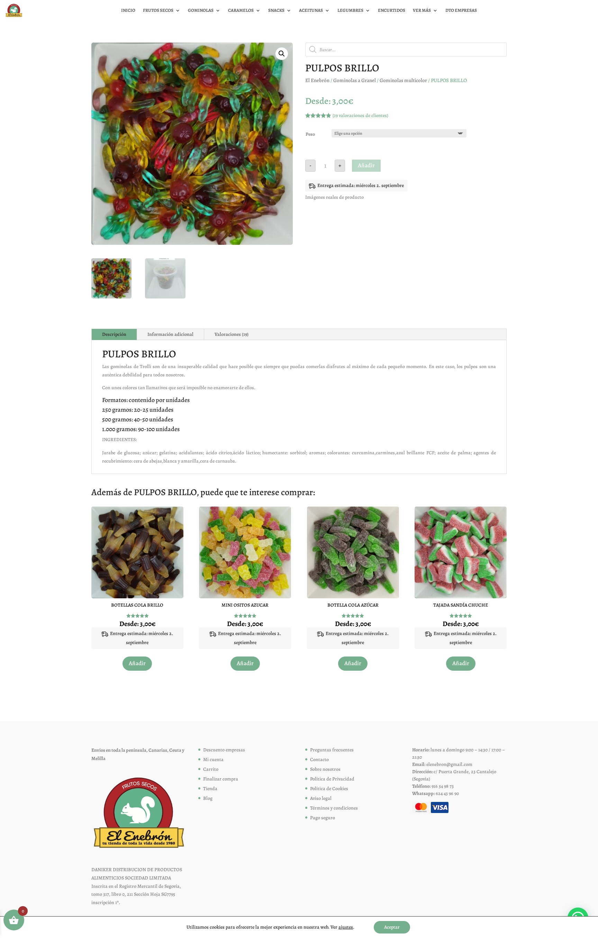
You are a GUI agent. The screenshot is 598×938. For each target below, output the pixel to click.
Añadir (366, 165)
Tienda (210, 788)
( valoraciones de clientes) (360, 115)
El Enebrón (317, 80)
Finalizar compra (220, 779)
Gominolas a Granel (354, 80)
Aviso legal (321, 798)
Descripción (114, 334)
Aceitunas (311, 10)
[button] (281, 53)
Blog (207, 798)
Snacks (276, 10)
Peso (310, 134)
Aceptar (392, 927)
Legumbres (350, 10)
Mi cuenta (213, 759)
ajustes (345, 927)
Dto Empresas (461, 10)
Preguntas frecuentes (332, 750)
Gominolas (201, 10)
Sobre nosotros (325, 769)
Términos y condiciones (334, 808)
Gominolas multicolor (403, 80)
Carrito (210, 769)
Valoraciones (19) (231, 334)
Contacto (319, 759)
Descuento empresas (224, 750)
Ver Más (422, 10)
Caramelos (241, 10)
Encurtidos (391, 10)
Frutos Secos (158, 10)
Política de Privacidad (332, 779)
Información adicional (170, 334)
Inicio (128, 10)
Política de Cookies (329, 788)
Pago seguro (322, 817)
